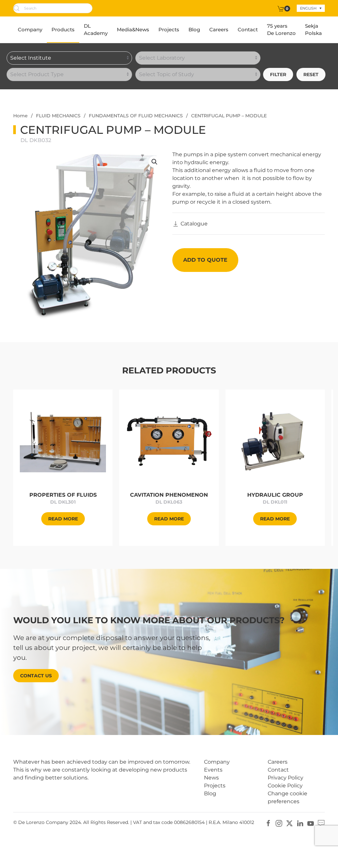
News (211, 778)
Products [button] (63, 29)
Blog (194, 29)
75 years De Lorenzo (281, 30)
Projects (168, 29)
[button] (154, 162)
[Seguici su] (321, 823)
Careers (218, 29)
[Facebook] (268, 823)
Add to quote (205, 260)
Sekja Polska (313, 30)
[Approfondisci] (63, 440)
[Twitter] (289, 823)
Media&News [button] (133, 29)
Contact (248, 29)
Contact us (36, 676)
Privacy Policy (285, 778)
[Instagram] (279, 823)
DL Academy (96, 30)
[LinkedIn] (300, 823)
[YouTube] (310, 823)
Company (30, 29)
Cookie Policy (285, 785)
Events (213, 770)
